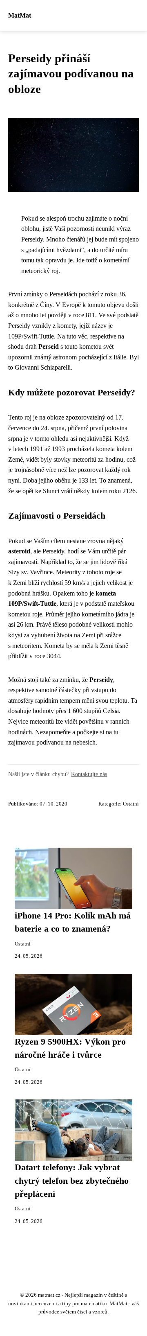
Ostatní (131, 804)
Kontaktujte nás (89, 774)
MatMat (19, 15)
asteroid (19, 551)
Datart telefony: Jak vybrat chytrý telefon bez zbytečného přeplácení (72, 1180)
